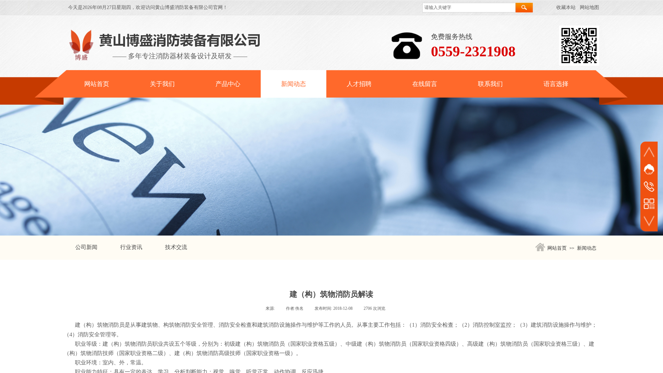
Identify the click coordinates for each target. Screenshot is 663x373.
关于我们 (162, 83)
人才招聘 (359, 83)
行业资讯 (131, 247)
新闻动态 (293, 83)
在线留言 (424, 83)
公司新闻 (86, 247)
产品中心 (227, 83)
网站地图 (589, 7)
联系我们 (490, 83)
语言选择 (556, 83)
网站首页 (96, 83)
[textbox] (469, 7)
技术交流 (176, 247)
